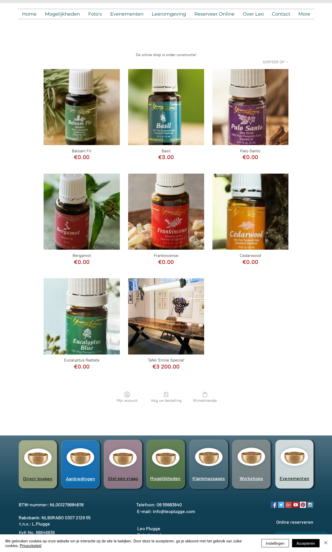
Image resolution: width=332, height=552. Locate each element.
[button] (62, 14)
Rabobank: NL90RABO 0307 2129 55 (55, 517)
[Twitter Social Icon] (281, 505)
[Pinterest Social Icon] (303, 505)
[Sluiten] (326, 543)
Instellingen (275, 543)
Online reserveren (294, 522)
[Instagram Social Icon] (310, 505)
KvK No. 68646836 (37, 532)
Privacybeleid (31, 545)
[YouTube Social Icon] (296, 505)
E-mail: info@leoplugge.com (166, 511)
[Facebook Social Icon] (274, 505)
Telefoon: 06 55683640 (159, 504)
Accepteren (305, 543)
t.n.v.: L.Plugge (34, 524)
